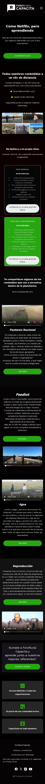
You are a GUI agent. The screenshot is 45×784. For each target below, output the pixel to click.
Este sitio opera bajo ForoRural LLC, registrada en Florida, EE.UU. (22, 760)
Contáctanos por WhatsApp (22, 755)
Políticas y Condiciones (22, 750)
